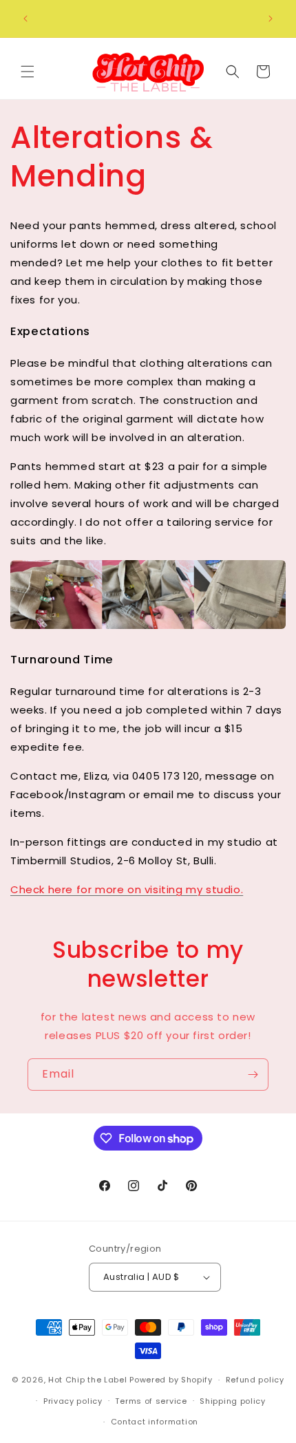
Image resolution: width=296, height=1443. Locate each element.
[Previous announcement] (25, 18)
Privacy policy (73, 1401)
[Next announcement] (270, 18)
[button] (27, 71)
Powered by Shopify (171, 1379)
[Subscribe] (252, 1074)
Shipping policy (233, 1401)
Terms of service (151, 1401)
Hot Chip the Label (87, 1379)
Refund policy (255, 1379)
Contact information (154, 1421)
